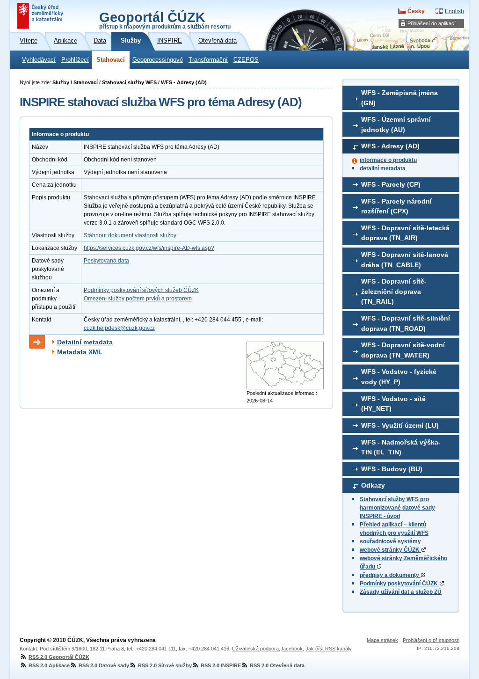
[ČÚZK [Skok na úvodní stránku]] (41, 15)
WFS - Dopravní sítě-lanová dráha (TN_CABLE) (404, 260)
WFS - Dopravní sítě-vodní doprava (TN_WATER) (403, 350)
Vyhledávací (39, 60)
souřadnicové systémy (390, 541)
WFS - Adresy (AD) (390, 146)
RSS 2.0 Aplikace (49, 665)
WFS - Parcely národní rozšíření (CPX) (396, 206)
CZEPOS (246, 60)
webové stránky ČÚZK (390, 550)
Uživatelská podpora (255, 648)
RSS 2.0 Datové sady (104, 665)
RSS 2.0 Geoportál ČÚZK (59, 657)
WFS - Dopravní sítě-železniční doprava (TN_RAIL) (394, 291)
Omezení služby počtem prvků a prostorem (138, 298)
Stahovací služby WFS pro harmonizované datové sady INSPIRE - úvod (397, 507)
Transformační (208, 60)
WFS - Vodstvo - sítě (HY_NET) (393, 404)
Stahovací (110, 60)
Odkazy (373, 485)
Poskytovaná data (106, 260)
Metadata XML (79, 352)
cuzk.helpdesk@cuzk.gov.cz (119, 328)
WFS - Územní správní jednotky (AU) (396, 124)
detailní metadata (383, 168)
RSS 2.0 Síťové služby (165, 665)
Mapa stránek (382, 640)
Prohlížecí (75, 60)
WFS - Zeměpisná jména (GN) (399, 98)
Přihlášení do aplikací (431, 23)
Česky (416, 11)
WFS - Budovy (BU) (391, 469)
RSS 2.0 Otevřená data (277, 665)
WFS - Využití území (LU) (400, 425)
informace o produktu (388, 160)
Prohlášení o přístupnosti (431, 640)
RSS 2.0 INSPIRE (221, 665)
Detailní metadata (85, 342)
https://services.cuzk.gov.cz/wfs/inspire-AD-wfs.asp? (149, 248)
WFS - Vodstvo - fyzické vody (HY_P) (398, 377)
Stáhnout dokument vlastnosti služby (130, 235)
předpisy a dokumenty (390, 575)
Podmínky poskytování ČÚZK (399, 583)
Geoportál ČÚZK (165, 19)
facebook (292, 648)
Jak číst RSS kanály (328, 648)
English (454, 11)
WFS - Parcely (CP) (391, 184)
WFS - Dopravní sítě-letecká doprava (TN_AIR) (405, 233)
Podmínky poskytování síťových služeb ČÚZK (141, 290)
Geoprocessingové (157, 60)
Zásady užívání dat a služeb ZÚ (401, 592)
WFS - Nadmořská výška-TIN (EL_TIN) (401, 447)
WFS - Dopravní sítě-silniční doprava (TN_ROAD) (405, 323)
